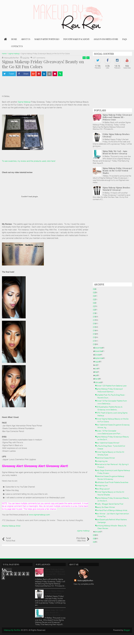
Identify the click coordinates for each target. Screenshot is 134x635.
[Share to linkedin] (44, 73)
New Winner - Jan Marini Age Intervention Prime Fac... (113, 515)
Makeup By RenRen (12, 630)
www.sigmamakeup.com (39, 514)
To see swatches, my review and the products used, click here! (28, 161)
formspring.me (102, 461)
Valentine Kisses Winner (106, 458)
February (99, 382)
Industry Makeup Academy (76, 39)
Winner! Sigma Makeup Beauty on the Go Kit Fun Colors (113, 420)
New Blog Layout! (103, 489)
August (98, 361)
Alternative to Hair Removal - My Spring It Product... (113, 465)
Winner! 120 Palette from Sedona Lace (111, 386)
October (98, 355)
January (98, 531)
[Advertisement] (49, 84)
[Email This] (54, 73)
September (100, 358)
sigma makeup (83, 531)
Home (14, 39)
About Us (25, 39)
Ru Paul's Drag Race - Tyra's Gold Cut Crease (111, 447)
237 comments (39, 58)
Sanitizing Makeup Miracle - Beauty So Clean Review (111, 527)
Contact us (17, 46)
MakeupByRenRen (85, 580)
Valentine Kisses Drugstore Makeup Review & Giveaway (110, 477)
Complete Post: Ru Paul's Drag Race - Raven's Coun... (111, 396)
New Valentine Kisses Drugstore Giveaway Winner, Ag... (113, 426)
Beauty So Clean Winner (106, 507)
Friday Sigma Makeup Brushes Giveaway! (116, 135)
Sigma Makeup (24, 102)
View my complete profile (84, 584)
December (99, 348)
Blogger (127, 630)
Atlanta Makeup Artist (11, 526)
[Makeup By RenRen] (5, 39)
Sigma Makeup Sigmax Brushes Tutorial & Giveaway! (116, 188)
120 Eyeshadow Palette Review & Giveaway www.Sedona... (109, 408)
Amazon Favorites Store (106, 39)
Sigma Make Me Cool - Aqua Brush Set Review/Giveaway (115, 152)
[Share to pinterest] (38, 73)
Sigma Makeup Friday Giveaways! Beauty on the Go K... (113, 438)
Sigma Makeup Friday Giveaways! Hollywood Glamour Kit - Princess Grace (117, 117)
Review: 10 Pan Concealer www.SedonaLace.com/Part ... (109, 432)
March (98, 379)
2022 (95, 303)
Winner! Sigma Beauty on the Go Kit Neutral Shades (110, 493)
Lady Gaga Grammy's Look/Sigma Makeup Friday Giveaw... (113, 471)
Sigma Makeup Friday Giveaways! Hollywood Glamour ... (110, 390)
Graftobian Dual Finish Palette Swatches (112, 482)
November (99, 351)
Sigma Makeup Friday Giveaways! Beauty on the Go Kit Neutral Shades (117, 170)
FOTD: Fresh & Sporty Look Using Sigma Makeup (112, 414)
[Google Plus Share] (33, 73)
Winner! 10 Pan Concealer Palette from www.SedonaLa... (112, 402)
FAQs (124, 39)
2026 (95, 289)
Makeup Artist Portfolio (46, 39)
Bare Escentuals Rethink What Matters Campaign (112, 520)
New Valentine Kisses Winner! (108, 443)
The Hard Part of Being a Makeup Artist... (112, 510)
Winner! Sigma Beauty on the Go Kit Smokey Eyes (110, 453)
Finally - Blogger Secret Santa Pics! (110, 504)
